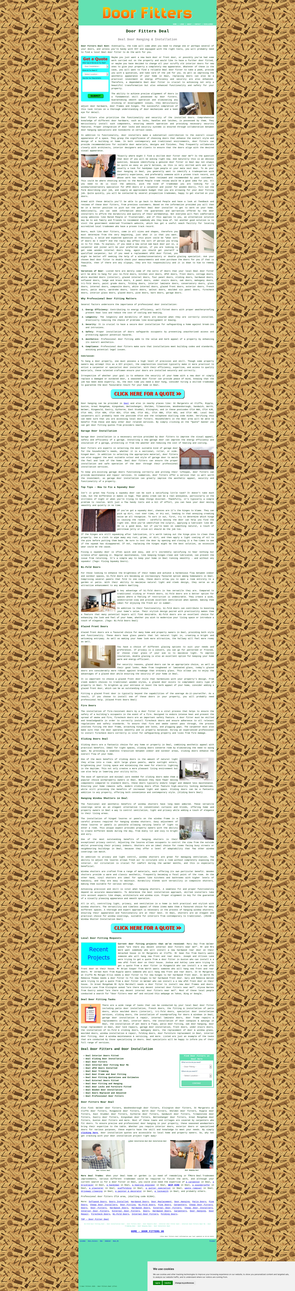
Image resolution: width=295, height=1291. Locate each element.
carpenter (195, 727)
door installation (203, 1011)
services (148, 422)
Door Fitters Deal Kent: (95, 46)
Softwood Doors (98, 1202)
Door (83, 403)
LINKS (182, 24)
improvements (88, 1179)
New (101, 1241)
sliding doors (127, 759)
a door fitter (117, 1182)
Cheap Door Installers (103, 1205)
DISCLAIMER (208, 24)
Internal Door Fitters (145, 1214)
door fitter (176, 70)
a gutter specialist (158, 1188)
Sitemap (83, 1241)
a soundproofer (201, 1185)
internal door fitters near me (175, 947)
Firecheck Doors (100, 1214)
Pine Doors (164, 1205)
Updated (108, 1241)
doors (133, 274)
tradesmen (170, 193)
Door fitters (89, 117)
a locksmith (161, 1191)
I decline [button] (167, 1283)
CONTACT (197, 24)
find (90, 1108)
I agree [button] (157, 1283)
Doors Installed (118, 1202)
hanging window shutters (135, 822)
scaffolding (124, 1188)
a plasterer (96, 1188)
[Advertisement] (147, 1260)
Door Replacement (161, 1202)
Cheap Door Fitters (201, 1205)
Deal (126, 403)
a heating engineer (143, 1185)
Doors (84, 1208)
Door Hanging (182, 1202)
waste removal (193, 1188)
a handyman (113, 1185)
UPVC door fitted (160, 253)
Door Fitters (98, 1208)
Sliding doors (89, 745)
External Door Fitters (167, 1208)
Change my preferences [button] (184, 1283)
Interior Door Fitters (95, 1211)
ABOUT (189, 24)
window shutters (149, 857)
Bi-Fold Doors (147, 1205)
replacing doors (182, 76)
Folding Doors (169, 1214)
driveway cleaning (92, 1191)
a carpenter (193, 1182)
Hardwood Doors (140, 1202)
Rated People (144, 181)
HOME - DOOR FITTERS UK (147, 1231)
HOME (175, 24)
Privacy (212, 1241)
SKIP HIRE (174, 1185)
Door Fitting (128, 1205)
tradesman (172, 184)
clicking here (89, 1133)
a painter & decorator (128, 1191)
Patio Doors (199, 1202)
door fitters (111, 231)
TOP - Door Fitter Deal (95, 1219)
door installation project (126, 1136)
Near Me (116, 1241)
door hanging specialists (96, 130)
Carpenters (180, 1205)
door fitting (206, 190)
